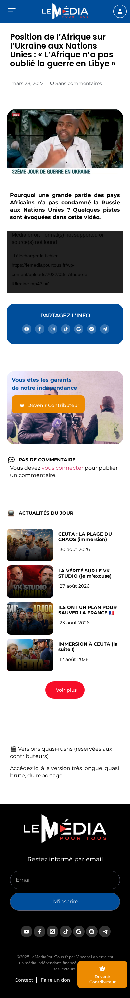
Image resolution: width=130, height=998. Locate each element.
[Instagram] (52, 329)
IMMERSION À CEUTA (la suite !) (88, 646)
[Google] (78, 329)
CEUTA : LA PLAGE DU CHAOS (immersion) (85, 536)
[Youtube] (26, 329)
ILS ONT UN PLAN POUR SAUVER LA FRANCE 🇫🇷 (87, 610)
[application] (65, 262)
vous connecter (62, 468)
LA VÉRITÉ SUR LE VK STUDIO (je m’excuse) (85, 573)
